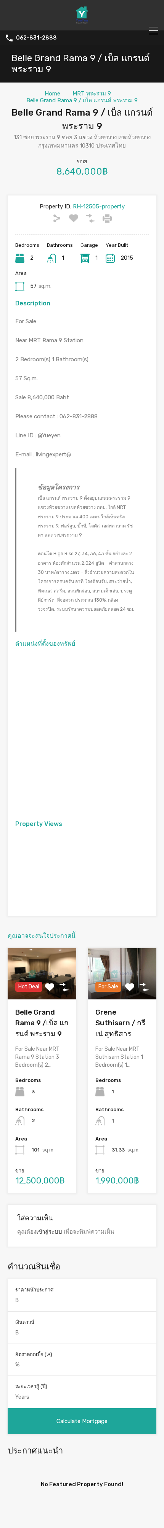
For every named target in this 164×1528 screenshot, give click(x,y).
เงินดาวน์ (24, 1322)
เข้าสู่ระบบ (49, 1231)
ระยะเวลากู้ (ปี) (31, 1386)
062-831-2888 (36, 38)
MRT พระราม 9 (91, 93)
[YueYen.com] (82, 21)
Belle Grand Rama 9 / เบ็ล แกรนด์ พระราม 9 (82, 100)
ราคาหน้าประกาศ (34, 1290)
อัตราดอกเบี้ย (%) (33, 1354)
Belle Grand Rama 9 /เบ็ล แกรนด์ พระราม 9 (42, 1023)
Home (52, 93)
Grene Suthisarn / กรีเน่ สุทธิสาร (120, 1023)
